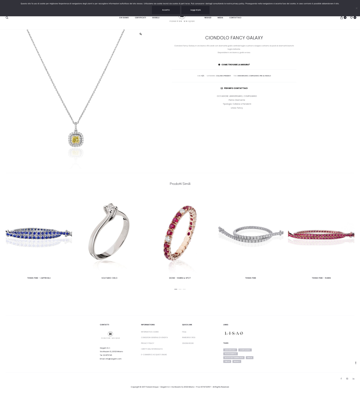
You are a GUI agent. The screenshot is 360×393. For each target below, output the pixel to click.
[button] (176, 289)
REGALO (268, 76)
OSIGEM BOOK (188, 343)
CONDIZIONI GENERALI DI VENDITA (154, 337)
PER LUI (227, 361)
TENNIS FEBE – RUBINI (321, 278)
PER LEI (262, 76)
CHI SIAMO (124, 17)
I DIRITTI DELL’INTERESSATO (152, 349)
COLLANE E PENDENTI (223, 76)
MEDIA (220, 17)
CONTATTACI (235, 17)
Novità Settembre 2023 (234, 358)
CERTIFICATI (140, 17)
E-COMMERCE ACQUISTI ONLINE (154, 354)
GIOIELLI (155, 17)
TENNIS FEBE (250, 278)
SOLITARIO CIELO (109, 278)
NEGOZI (207, 17)
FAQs (184, 332)
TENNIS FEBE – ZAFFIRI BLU (39, 278)
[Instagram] (347, 379)
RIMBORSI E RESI (188, 337)
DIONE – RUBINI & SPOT (180, 278)
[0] (341, 17)
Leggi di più (195, 10)
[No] (356, 8)
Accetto (166, 10)
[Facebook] (341, 379)
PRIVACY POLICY (147, 343)
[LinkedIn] (353, 379)
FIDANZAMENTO (230, 354)
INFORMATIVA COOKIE (150, 332)
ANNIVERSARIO (242, 76)
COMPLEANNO (254, 76)
